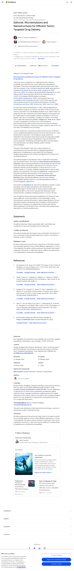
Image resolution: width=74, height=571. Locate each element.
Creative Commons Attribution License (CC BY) (30, 389)
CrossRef (19, 272)
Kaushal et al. (28, 185)
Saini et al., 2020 (19, 92)
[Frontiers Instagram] (44, 548)
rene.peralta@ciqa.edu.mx (22, 405)
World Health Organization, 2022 (25, 98)
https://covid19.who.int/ (25, 319)
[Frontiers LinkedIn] (39, 548)
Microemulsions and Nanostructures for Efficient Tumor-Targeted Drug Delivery (37, 78)
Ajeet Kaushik (18, 371)
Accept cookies (56, 564)
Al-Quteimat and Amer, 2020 (31, 90)
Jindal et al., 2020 (48, 90)
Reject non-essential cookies (56, 559)
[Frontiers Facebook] (29, 548)
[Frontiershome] (11, 2)
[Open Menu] (3, 2)
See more (41, 58)
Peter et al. (51, 119)
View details (55, 65)
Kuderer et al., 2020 (45, 111)
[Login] (71, 2)
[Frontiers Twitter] (34, 548)
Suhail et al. (44, 171)
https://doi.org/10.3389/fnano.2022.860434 (34, 20)
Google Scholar (29, 272)
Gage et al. (43, 119)
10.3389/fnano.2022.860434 (23, 353)
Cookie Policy (21, 567)
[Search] (67, 2)
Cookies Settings (56, 555)
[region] (37, 560)
